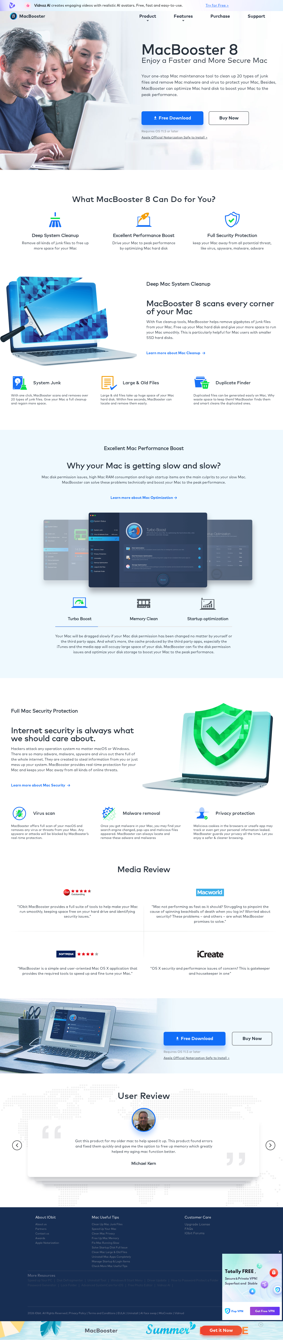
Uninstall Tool (97, 1280)
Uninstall (132, 1313)
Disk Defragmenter (70, 1280)
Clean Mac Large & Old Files (109, 1252)
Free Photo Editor (140, 1285)
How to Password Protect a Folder (194, 1280)
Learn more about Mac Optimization (142, 498)
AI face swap (148, 1313)
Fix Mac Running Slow (105, 1243)
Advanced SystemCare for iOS (102, 1285)
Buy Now (229, 118)
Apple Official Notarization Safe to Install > (174, 137)
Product (147, 16)
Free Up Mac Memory (105, 1238)
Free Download (175, 118)
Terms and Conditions (101, 1313)
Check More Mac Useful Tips (109, 1266)
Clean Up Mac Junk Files (107, 1224)
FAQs (189, 1228)
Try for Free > (217, 5)
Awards (40, 1238)
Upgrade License (197, 1224)
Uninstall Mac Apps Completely (111, 1257)
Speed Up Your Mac (104, 1229)
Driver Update (156, 1280)
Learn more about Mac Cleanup (173, 353)
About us (41, 1224)
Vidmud (179, 1313)
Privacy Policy (77, 1313)
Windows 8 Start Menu (127, 1280)
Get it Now (221, 1330)
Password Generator (42, 1285)
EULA (121, 1313)
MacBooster (31, 16)
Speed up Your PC (40, 1280)
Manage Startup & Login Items (111, 1261)
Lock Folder (69, 1285)
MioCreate (165, 1313)
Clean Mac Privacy (103, 1233)
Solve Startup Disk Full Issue (110, 1247)
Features (183, 16)
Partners (40, 1229)
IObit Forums (195, 1233)
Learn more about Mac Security (38, 785)
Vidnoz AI (163, 1285)
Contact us (42, 1233)
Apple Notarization (47, 1243)
